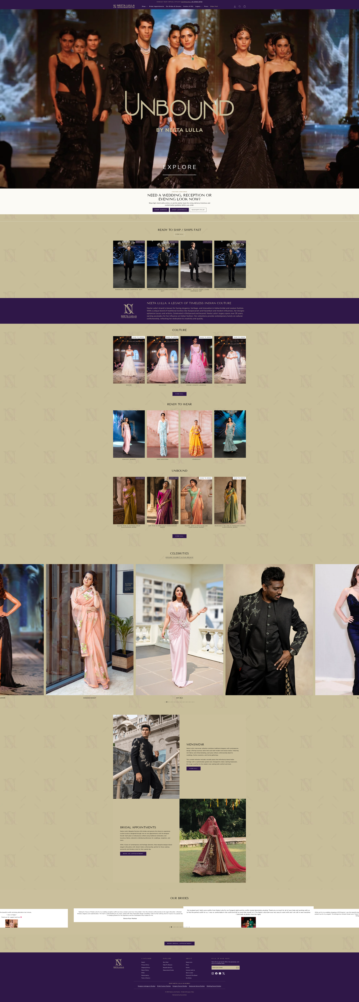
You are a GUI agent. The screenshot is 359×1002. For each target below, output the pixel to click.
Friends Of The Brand (191, 995)
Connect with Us (190, 990)
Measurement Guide (168, 990)
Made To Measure (167, 985)
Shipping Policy (145, 987)
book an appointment (133, 853)
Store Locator (189, 993)
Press (206, 6)
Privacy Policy (145, 985)
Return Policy (145, 990)
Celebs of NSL (188, 6)
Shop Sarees (161, 210)
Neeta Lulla (189, 982)
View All (179, 394)
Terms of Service (145, 998)
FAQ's (143, 993)
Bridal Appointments (156, 6)
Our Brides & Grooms (173, 6)
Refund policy (145, 995)
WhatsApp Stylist (198, 210)
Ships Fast (214, 6)
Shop (144, 6)
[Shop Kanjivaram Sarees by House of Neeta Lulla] (179, 99)
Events (188, 987)
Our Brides (189, 998)
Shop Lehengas (179, 210)
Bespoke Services (167, 987)
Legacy (198, 6)
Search (143, 982)
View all (179, 234)
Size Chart (165, 982)
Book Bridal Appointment (179, 963)
